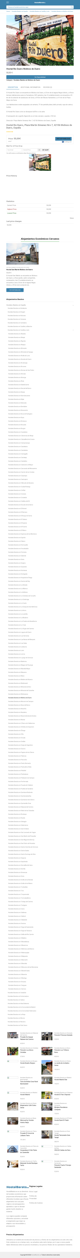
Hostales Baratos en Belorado (17, 403)
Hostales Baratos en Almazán (17, 348)
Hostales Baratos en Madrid (62, 1077)
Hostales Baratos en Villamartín (18, 960)
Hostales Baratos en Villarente (17, 974)
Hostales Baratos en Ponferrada (18, 781)
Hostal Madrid (25, 1095)
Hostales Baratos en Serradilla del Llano (20, 865)
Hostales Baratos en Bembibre (17, 406)
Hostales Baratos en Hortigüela (17, 574)
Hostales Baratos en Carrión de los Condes (21, 472)
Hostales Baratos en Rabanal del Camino (20, 807)
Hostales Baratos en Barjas (16, 392)
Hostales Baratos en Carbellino (17, 461)
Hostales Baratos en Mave (16, 676)
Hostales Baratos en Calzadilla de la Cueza (21, 439)
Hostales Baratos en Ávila (16, 381)
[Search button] (72, 7)
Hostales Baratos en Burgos (16, 428)
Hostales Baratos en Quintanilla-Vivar (19, 803)
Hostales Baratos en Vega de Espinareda (20, 927)
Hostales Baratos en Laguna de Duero (19, 632)
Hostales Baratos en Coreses (17, 494)
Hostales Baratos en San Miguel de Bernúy (21, 840)
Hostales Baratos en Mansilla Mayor (19, 668)
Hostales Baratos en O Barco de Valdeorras (21, 723)
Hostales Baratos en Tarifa (28, 1161)
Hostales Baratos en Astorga (17, 377)
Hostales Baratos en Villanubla (17, 963)
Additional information (30, 87)
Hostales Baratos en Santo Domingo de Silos (22, 854)
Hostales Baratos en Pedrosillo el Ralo (19, 767)
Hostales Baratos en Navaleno (17, 712)
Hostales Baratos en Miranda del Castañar (21, 690)
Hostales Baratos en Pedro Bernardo (19, 763)
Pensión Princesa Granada (63, 1035)
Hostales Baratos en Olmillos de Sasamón (21, 727)
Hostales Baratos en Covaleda (17, 497)
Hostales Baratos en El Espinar (17, 523)
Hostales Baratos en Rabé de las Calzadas (21, 810)
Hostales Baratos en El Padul (63, 1118)
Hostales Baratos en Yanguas (17, 985)
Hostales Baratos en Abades (17, 334)
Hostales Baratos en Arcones (17, 366)
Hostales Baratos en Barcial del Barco (19, 388)
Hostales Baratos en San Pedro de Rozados (21, 843)
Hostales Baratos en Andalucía (17, 308)
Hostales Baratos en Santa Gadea (18, 850)
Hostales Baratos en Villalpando (18, 956)
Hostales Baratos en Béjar (16, 399)
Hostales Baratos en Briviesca (17, 421)
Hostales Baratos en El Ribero (17, 530)
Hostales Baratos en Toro (16, 890)
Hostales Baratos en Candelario (18, 446)
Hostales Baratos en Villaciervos (18, 945)
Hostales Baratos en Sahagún (17, 821)
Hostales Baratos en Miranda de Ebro (19, 687)
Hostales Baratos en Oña (16, 734)
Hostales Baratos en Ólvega (16, 730)
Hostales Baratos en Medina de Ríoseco (20, 679)
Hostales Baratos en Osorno (16, 748)
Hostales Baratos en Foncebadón (18, 548)
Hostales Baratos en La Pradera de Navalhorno (22, 621)
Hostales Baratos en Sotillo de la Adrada (20, 880)
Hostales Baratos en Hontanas (17, 570)
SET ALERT (45, 150)
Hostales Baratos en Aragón (16, 312)
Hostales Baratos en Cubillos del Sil (19, 501)
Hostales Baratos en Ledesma (17, 647)
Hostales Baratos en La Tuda (17, 625)
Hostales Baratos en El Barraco (17, 512)
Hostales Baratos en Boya (16, 417)
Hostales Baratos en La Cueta (17, 603)
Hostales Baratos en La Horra (17, 610)
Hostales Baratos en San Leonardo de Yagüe (22, 832)
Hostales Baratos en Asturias (17, 315)
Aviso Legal (33, 1192)
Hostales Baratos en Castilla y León (39, 11)
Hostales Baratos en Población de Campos (21, 778)
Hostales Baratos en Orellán (16, 741)
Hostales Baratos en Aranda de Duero (19, 359)
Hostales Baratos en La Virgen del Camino (21, 628)
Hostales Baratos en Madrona (17, 661)
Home (8, 11)
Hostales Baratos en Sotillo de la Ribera (20, 883)
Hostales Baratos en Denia (62, 1061)
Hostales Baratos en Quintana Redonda (20, 792)
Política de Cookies (36, 1203)
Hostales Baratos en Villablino (17, 938)
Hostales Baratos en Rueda (16, 818)
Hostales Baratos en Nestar (16, 719)
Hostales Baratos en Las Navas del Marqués (21, 639)
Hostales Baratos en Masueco (17, 672)
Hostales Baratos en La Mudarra (18, 617)
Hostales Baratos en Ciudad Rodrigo (19, 486)
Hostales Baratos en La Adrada (17, 585)
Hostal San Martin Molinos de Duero (19, 270)
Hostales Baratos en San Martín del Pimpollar (22, 836)
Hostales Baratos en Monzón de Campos (20, 701)
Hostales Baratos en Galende (17, 556)
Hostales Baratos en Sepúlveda (18, 861)
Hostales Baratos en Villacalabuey (18, 941)
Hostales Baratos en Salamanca (18, 825)
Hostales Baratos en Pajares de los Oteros (21, 752)
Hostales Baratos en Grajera (16, 563)
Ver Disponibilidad (40, 77)
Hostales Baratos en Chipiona (63, 1092)
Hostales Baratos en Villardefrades (19, 970)
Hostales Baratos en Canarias (17, 319)
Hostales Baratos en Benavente (18, 410)
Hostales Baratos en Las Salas (17, 643)
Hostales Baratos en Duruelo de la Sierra (20, 505)
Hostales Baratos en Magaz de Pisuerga (20, 665)
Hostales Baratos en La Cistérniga (18, 599)
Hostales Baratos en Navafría (17, 708)
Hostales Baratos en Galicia (16, 1000)
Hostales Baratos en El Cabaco (17, 519)
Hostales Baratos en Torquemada (18, 894)
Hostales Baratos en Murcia (16, 1018)
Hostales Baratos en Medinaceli (18, 683)
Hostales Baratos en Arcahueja (17, 363)
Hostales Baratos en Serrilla (16, 869)
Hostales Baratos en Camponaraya (19, 443)
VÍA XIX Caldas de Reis (62, 1150)
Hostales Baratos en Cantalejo (17, 457)
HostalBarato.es (36, 1255)
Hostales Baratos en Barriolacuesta (19, 395)
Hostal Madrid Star (60, 1080)
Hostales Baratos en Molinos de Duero (62, 11)
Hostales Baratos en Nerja (28, 1118)
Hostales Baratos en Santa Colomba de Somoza (23, 847)
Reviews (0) (47, 87)
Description (13, 87)
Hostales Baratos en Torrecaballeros (19, 898)
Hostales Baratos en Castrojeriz (18, 479)
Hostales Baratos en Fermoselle (18, 545)
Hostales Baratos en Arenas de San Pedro (21, 370)
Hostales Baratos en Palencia (17, 756)
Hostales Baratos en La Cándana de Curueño (22, 596)
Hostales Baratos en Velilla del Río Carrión (21, 934)
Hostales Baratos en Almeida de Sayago (20, 352)
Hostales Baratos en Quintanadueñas (19, 796)
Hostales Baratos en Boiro (62, 1048)
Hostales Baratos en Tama (28, 1131)
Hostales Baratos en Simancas (17, 872)
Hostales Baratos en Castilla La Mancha (20, 326)
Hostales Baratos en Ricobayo (17, 814)
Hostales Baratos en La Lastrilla (18, 614)
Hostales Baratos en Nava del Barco (19, 705)
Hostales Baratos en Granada (63, 1033)
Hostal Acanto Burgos (27, 1063)
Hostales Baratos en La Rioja (16, 1014)
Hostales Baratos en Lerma (16, 654)
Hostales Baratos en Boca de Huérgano (20, 414)
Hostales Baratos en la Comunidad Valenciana (22, 1011)
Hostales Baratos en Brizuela (17, 425)
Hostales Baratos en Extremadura (18, 996)
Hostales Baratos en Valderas (17, 912)
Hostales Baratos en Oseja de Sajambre (20, 745)
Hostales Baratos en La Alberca (18, 588)
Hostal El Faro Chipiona (62, 1095)
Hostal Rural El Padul (61, 1120)
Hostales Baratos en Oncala (16, 738)
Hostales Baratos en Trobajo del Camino (20, 901)
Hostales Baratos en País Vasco (17, 1025)
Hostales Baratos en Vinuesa (17, 981)
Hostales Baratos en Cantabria (17, 323)
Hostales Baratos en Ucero (16, 909)
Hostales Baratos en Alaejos (17, 344)
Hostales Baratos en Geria (16, 559)
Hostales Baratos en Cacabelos (17, 432)
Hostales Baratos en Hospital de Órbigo (20, 577)
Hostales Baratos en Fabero (16, 541)
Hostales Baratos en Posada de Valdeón (20, 785)
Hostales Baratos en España (20, 11)
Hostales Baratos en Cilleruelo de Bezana (21, 483)
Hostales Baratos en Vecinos (17, 923)
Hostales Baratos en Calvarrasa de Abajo (20, 435)
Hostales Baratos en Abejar (16, 337)
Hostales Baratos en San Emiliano (18, 829)
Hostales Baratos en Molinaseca (18, 694)
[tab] (12, 87)
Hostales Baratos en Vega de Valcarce (20, 930)
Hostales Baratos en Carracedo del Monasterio (22, 468)
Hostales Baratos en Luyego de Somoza (20, 657)
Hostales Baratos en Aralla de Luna (19, 355)
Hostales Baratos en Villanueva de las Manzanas (23, 967)
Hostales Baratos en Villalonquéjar (18, 952)
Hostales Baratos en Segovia (17, 858)
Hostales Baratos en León (16, 650)
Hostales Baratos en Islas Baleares (18, 1003)
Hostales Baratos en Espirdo (17, 537)
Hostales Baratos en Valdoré (17, 916)
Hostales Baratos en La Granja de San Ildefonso (22, 607)
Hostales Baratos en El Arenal (17, 508)
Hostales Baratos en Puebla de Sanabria (20, 789)
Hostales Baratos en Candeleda (18, 450)
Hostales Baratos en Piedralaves (18, 774)
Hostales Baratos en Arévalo (17, 374)
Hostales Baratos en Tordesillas (18, 887)
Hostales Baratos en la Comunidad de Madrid (21, 1007)
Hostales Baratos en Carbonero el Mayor (20, 465)
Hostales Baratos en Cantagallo (18, 454)
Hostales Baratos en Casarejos (17, 475)
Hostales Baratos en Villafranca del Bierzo (21, 949)
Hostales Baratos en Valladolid (17, 920)
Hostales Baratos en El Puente (17, 526)
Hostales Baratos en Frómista (17, 552)
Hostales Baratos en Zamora (17, 989)
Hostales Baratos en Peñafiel (17, 770)
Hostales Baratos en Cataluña (17, 992)
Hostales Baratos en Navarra (16, 1021)
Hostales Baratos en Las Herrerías (18, 636)
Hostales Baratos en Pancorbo (17, 759)
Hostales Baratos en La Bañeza (18, 592)
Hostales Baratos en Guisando (17, 567)
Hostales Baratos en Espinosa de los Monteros (22, 534)
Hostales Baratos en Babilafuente (18, 384)
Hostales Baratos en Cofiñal (16, 490)
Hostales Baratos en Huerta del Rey (19, 581)
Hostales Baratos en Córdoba (29, 1048)
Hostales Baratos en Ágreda (17, 341)
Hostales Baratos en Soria (16, 876)
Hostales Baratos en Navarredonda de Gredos (22, 716)
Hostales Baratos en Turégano (17, 905)
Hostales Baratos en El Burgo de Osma (20, 516)
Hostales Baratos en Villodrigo (17, 978)
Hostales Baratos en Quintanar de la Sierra (21, 799)
